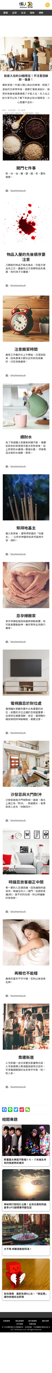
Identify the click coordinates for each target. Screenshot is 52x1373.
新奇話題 (11, 110)
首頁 (4, 110)
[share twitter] (16, 1109)
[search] (47, 5)
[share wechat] (27, 1109)
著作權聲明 (32, 1321)
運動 (41, 12)
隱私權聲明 (19, 1321)
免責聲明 (6, 1321)
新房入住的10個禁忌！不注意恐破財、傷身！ (23, 113)
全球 (14, 12)
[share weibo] (22, 1109)
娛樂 (32, 12)
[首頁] (26, 5)
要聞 (5, 12)
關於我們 (45, 1321)
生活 (23, 12)
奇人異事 (21, 110)
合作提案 (19, 1324)
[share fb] (4, 1109)
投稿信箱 (32, 1324)
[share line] (10, 1109)
